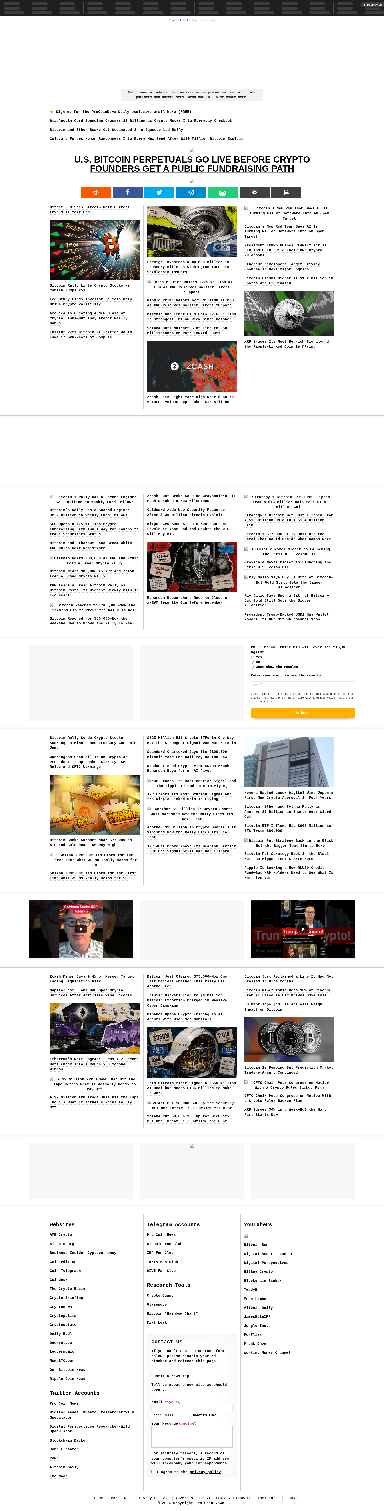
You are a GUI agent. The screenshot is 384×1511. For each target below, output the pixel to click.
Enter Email (162, 1415)
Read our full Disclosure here (217, 97)
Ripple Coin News (67, 1379)
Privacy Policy (262, 701)
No (258, 662)
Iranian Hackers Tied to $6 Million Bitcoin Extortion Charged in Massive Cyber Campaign (187, 1001)
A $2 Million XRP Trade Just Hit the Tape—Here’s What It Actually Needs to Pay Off (94, 1103)
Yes (259, 657)
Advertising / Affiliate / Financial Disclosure (226, 1498)
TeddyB (250, 1290)
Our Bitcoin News (67, 1370)
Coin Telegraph (65, 1271)
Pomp (54, 1458)
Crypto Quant (160, 1296)
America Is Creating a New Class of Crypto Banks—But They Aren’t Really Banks (89, 318)
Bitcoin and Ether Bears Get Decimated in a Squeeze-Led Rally (116, 130)
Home (98, 1498)
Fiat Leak (157, 1323)
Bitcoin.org (62, 1244)
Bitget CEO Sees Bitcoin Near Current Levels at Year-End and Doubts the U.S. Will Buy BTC (189, 529)
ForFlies (253, 1335)
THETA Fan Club (162, 1262)
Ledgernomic (62, 1352)
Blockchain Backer (69, 1441)
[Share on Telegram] (191, 192)
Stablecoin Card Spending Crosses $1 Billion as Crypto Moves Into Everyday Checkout (141, 121)
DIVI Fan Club (161, 1271)
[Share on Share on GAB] (223, 192)
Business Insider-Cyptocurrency (83, 1253)
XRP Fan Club (160, 1253)
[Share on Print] (286, 192)
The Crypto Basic (67, 1289)
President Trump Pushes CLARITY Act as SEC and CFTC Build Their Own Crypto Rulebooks (285, 251)
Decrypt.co (61, 1343)
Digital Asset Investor (268, 1254)
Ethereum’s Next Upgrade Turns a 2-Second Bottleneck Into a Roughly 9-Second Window (94, 1064)
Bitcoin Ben (256, 1245)
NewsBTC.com (62, 1361)
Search (292, 1498)
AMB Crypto (61, 1235)
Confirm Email (206, 1415)
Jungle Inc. (256, 1326)
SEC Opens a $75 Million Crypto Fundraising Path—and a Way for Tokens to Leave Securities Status (94, 529)
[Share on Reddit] (96, 192)
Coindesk (59, 1280)
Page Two (120, 1498)
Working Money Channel (267, 1353)
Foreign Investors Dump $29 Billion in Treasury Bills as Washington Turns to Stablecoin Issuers (188, 267)
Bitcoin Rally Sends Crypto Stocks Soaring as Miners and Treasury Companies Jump (94, 743)
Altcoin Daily (64, 1468)
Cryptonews (61, 1307)
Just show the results (277, 667)
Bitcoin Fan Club (164, 1244)
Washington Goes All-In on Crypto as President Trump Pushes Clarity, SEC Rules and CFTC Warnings (89, 762)
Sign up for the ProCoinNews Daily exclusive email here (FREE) (123, 112)
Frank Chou (255, 1344)
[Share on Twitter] (159, 192)
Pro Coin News (64, 1404)
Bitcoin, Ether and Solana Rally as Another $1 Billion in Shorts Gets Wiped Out (287, 812)
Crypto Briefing (66, 1298)
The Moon (59, 1476)
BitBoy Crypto (258, 1272)
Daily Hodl (61, 1334)
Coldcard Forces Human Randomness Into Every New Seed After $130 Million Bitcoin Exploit (146, 139)
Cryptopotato (63, 1325)
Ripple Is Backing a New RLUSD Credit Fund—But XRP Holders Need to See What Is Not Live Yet (288, 873)
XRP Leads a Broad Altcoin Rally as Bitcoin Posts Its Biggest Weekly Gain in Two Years (94, 591)
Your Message (173, 1424)
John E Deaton (64, 1450)
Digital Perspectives (266, 1263)
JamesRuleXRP (257, 1317)
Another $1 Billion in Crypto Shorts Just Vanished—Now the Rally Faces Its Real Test (191, 833)
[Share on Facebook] (128, 192)
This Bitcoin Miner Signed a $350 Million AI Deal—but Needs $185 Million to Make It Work (191, 1088)
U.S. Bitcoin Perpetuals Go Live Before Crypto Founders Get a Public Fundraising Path (192, 164)
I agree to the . (189, 1472)
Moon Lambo (255, 1299)
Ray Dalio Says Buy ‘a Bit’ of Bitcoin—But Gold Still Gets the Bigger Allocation (286, 601)
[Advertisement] (192, 55)
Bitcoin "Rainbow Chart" (172, 1314)
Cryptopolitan (64, 1316)
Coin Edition (63, 1262)
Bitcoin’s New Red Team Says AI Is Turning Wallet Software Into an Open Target (284, 232)
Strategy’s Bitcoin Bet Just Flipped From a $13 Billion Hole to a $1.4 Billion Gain (288, 520)
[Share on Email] (255, 192)
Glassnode (157, 1305)
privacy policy (205, 1472)
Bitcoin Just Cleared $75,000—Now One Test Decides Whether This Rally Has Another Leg (187, 982)
